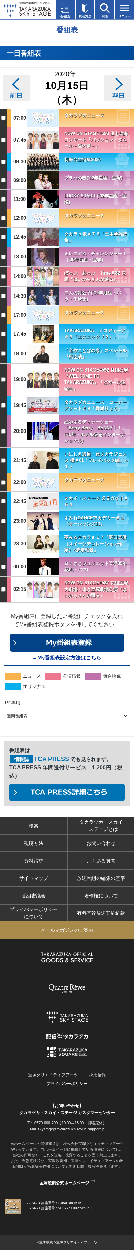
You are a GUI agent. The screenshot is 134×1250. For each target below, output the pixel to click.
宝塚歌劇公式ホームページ (64, 1182)
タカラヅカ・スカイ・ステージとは (101, 825)
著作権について (101, 895)
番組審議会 (34, 895)
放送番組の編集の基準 (101, 878)
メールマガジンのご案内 (67, 930)
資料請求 (33, 860)
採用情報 (97, 1074)
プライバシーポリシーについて (34, 913)
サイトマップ (33, 878)
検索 (33, 825)
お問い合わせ (101, 843)
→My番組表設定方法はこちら (66, 657)
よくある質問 (101, 860)
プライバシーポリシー (67, 1083)
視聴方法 (33, 843)
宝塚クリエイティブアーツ (53, 1074)
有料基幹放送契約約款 (101, 913)
